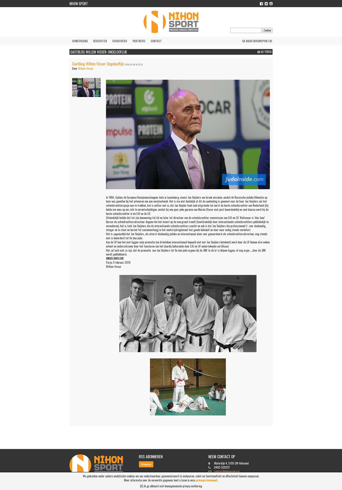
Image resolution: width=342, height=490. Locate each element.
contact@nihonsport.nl (226, 471)
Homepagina (80, 41)
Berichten (100, 41)
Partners (139, 41)
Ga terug (266, 52)
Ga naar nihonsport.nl (257, 41)
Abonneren (146, 464)
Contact (156, 41)
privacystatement (206, 480)
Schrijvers (119, 41)
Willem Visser (85, 68)
